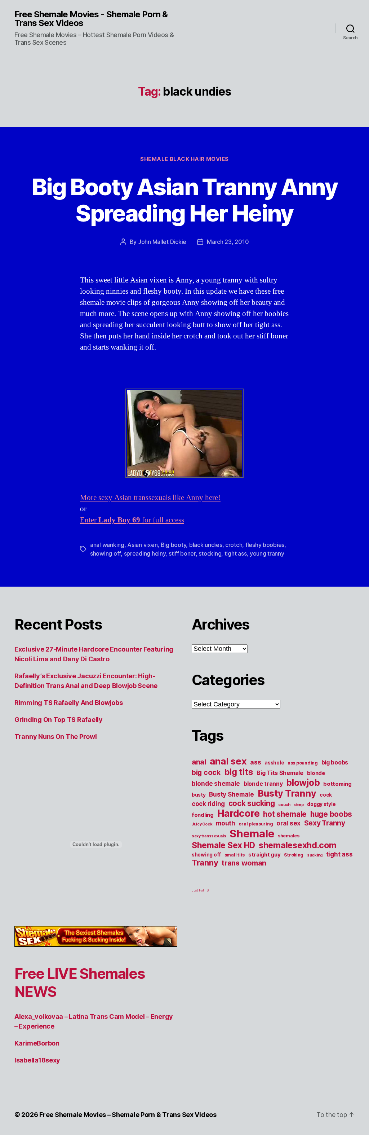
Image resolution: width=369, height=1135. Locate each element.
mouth (225, 823)
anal (199, 762)
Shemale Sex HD (223, 845)
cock (326, 795)
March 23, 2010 (228, 241)
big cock (206, 772)
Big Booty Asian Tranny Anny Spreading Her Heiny (184, 200)
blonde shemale (216, 783)
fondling (203, 815)
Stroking (293, 855)
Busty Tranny (287, 793)
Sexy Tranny (324, 823)
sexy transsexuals (209, 836)
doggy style (321, 804)
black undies (205, 544)
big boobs (334, 762)
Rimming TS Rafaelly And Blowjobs (68, 702)
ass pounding (303, 763)
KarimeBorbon (36, 1043)
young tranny (267, 553)
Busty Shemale (231, 794)
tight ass (235, 553)
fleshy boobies (264, 544)
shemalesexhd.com (298, 845)
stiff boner (182, 553)
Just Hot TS (200, 890)
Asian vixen (142, 544)
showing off (105, 553)
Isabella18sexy (37, 1060)
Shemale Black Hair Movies (184, 159)
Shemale (252, 833)
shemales (288, 835)
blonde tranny (263, 783)
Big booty (173, 544)
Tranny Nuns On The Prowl (55, 736)
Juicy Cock (202, 824)
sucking (315, 855)
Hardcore (238, 813)
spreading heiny (145, 553)
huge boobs (331, 814)
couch (284, 804)
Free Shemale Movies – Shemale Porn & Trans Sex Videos (128, 1114)
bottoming (337, 784)
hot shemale (285, 814)
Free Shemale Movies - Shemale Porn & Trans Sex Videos (91, 18)
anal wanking (107, 544)
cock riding (208, 803)
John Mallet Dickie (162, 241)
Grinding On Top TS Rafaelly (58, 719)
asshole (274, 763)
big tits (238, 772)
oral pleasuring (256, 824)
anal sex (228, 761)
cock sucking (251, 803)
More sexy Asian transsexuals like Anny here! (150, 498)
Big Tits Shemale (280, 772)
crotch (233, 544)
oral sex (288, 823)
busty (199, 795)
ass (255, 762)
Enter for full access (132, 520)
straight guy (264, 854)
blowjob (303, 782)
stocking (210, 553)
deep (299, 804)
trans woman (244, 863)
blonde (316, 773)
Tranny (205, 862)
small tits (234, 855)
